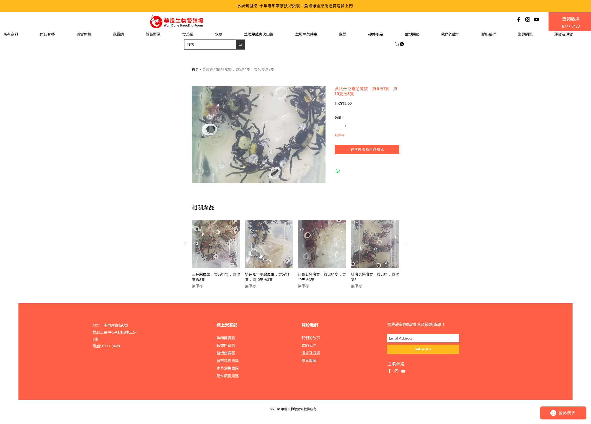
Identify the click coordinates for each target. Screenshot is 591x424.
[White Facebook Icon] (389, 371)
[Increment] (352, 126)
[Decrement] (338, 126)
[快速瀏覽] (216, 244)
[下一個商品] (406, 244)
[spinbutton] (345, 126)
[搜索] (240, 44)
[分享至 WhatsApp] (338, 171)
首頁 (195, 69)
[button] (400, 44)
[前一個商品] (185, 244)
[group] (295, 254)
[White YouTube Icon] (403, 371)
